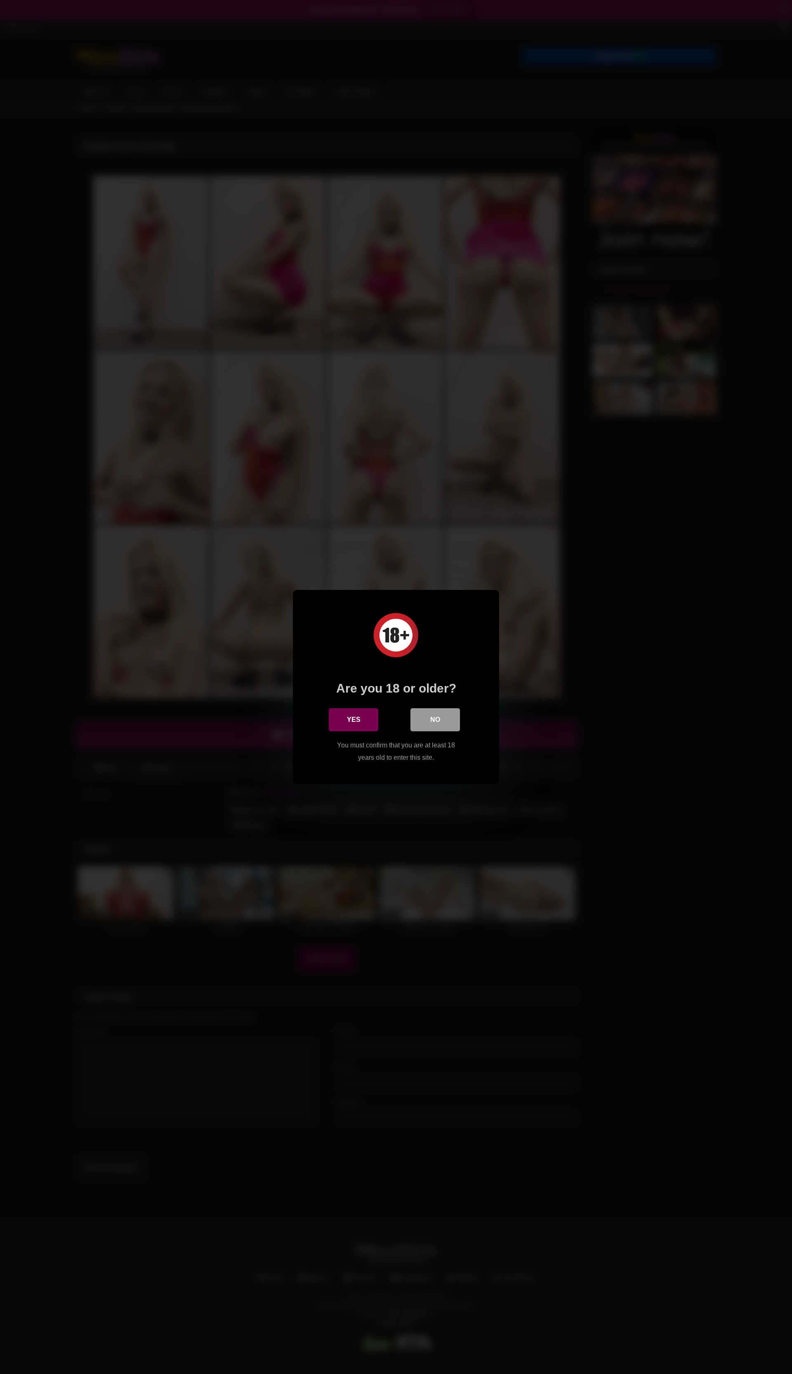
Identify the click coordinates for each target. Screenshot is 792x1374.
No (435, 719)
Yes (354, 719)
